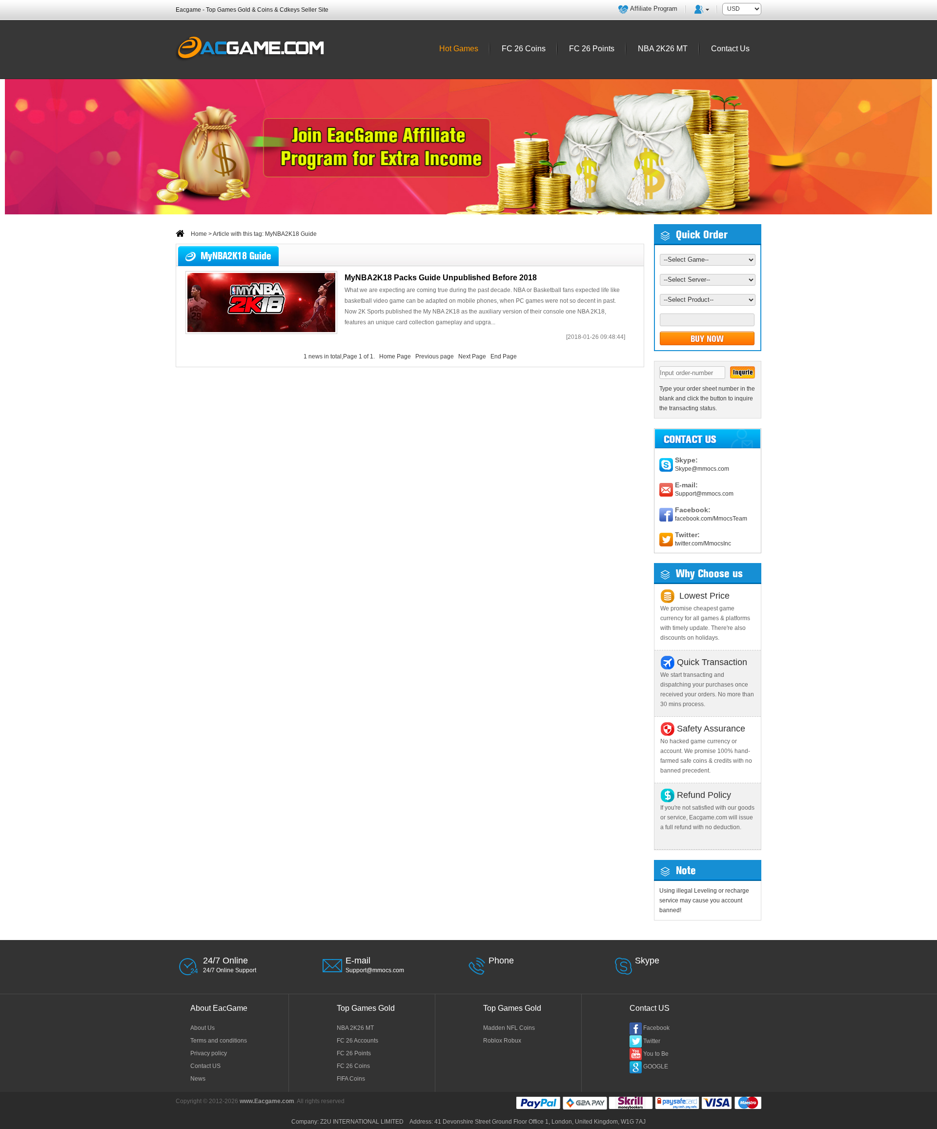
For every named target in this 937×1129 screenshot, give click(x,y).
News (197, 1078)
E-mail (358, 960)
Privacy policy (208, 1053)
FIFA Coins (351, 1078)
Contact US (205, 1066)
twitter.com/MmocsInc (703, 543)
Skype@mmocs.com (702, 468)
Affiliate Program (653, 8)
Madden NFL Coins (509, 1027)
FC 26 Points (354, 1053)
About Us (202, 1027)
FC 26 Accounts (357, 1040)
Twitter (651, 1041)
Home (198, 233)
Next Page (472, 356)
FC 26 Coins (353, 1066)
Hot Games (458, 48)
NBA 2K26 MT (355, 1027)
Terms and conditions (218, 1040)
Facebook (656, 1027)
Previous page (434, 356)
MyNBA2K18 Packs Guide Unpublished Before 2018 (441, 277)
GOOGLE (655, 1066)
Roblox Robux (502, 1040)
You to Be (656, 1053)
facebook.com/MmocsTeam (711, 518)
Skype (647, 960)
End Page (503, 356)
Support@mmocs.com (704, 493)
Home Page (395, 356)
